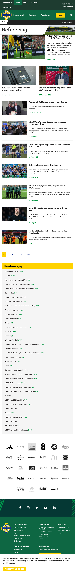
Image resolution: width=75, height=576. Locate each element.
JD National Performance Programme (21, 374)
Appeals (9, 413)
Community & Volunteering (17, 370)
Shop (25, 2)
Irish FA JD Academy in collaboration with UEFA (24, 353)
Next (27, 254)
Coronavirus (11, 293)
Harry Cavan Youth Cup (15, 357)
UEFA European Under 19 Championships (21, 391)
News (18, 2)
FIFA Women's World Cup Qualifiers (19, 284)
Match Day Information (22, 535)
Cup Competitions (64, 530)
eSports (9, 396)
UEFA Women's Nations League (18, 430)
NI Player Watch (12, 426)
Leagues (60, 533)
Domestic (33, 15)
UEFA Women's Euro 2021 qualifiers (19, 387)
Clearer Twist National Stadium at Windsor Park (24, 344)
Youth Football (12, 361)
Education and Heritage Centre (18, 327)
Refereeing (10, 331)
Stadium (34, 2)
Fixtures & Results (20, 527)
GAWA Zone (18, 538)
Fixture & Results (63, 527)
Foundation (45, 15)
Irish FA (10, 276)
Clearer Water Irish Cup (15, 297)
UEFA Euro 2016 (12, 408)
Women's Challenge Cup (15, 301)
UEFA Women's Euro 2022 (16, 417)
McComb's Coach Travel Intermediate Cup (22, 306)
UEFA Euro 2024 (12, 421)
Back (3, 22)
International (18, 15)
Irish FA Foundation (14, 314)
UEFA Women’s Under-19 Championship (21, 379)
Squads (16, 533)
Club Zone (17, 541)
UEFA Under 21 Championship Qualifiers (21, 289)
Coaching (10, 336)
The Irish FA (7, 2)
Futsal (9, 366)
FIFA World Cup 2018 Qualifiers (18, 404)
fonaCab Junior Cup (14, 310)
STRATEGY (7, 8)
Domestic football (13, 319)
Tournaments (18, 530)
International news (14, 271)
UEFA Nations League (15, 383)
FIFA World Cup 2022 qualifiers (17, 280)
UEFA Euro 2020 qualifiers (16, 400)
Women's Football (13, 340)
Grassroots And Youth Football (46, 528)
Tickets (9, 323)
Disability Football (13, 349)
